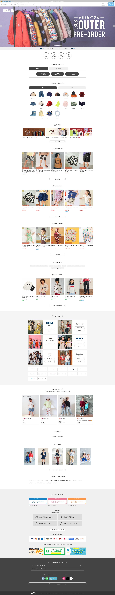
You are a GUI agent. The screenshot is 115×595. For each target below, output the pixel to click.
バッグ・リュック (57, 480)
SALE (69, 56)
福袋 (39, 482)
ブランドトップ (49, 328)
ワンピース (46, 480)
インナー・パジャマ (64, 480)
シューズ (51, 480)
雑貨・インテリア (53, 482)
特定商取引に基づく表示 (49, 593)
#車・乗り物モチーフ (77, 265)
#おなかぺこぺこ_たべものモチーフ (57, 268)
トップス (30, 480)
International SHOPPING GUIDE (38, 565)
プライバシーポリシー (41, 593)
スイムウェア (31, 482)
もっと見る (57, 141)
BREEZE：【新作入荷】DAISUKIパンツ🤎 (30, 137)
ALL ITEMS (61, 56)
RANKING (54, 56)
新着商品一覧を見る (57, 305)
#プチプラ (64, 265)
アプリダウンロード (111, 4)
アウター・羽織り (40, 480)
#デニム (51, 265)
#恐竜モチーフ (69, 265)
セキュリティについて (57, 593)
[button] (113, 1)
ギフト (36, 482)
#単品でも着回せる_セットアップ (42, 265)
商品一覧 (49, 330)
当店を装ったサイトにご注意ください (39, 568)
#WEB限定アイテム (57, 265)
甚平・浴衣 (80, 480)
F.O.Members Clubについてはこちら (57, 512)
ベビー (70, 480)
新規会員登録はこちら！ (57, 529)
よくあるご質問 (69, 544)
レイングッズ (75, 480)
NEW (46, 56)
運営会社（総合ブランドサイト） (67, 593)
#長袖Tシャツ (32, 265)
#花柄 (84, 265)
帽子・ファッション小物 (45, 482)
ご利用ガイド (63, 544)
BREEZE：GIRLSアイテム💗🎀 (75, 137)
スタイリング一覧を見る (57, 470)
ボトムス (34, 480)
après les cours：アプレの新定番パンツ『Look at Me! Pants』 (56, 137)
